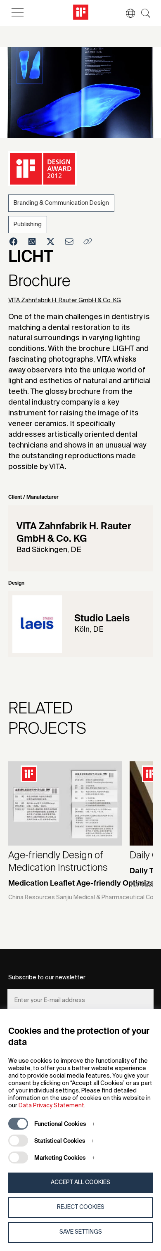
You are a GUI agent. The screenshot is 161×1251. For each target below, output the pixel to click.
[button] (126, 13)
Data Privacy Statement (51, 1106)
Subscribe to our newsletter (46, 978)
